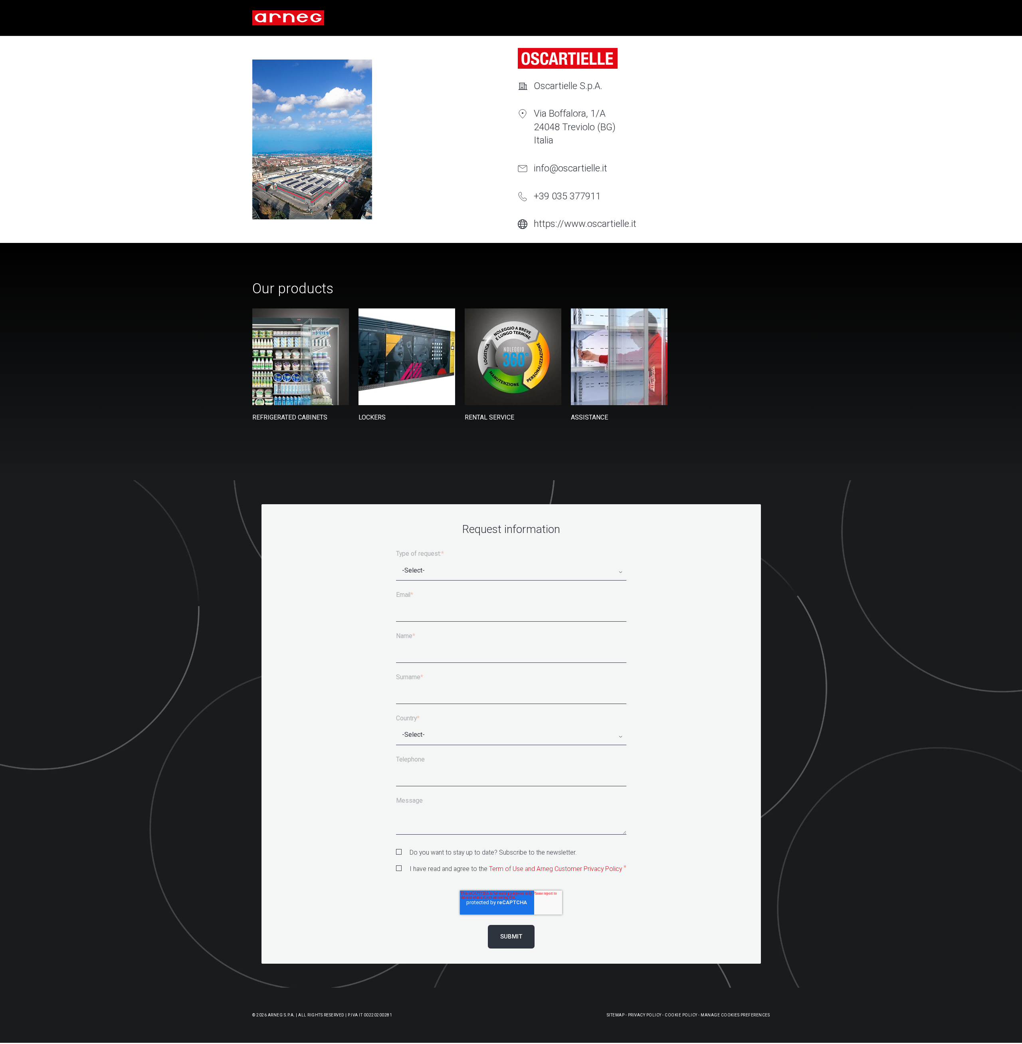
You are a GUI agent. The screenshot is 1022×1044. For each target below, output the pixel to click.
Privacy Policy (645, 1015)
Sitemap (616, 1015)
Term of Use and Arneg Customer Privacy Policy (555, 869)
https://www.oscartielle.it (585, 223)
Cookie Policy (681, 1015)
